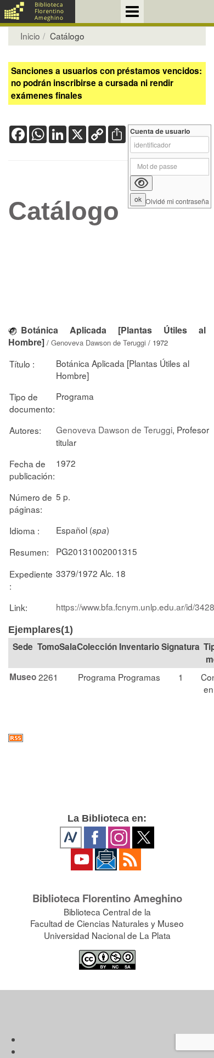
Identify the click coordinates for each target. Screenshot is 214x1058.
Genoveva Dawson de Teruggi (98, 342)
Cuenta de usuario (160, 131)
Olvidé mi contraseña (177, 201)
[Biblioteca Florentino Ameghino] (37, 11)
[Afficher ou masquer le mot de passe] (141, 183)
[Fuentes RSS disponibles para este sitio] (107, 738)
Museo (22, 677)
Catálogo (63, 211)
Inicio (30, 36)
